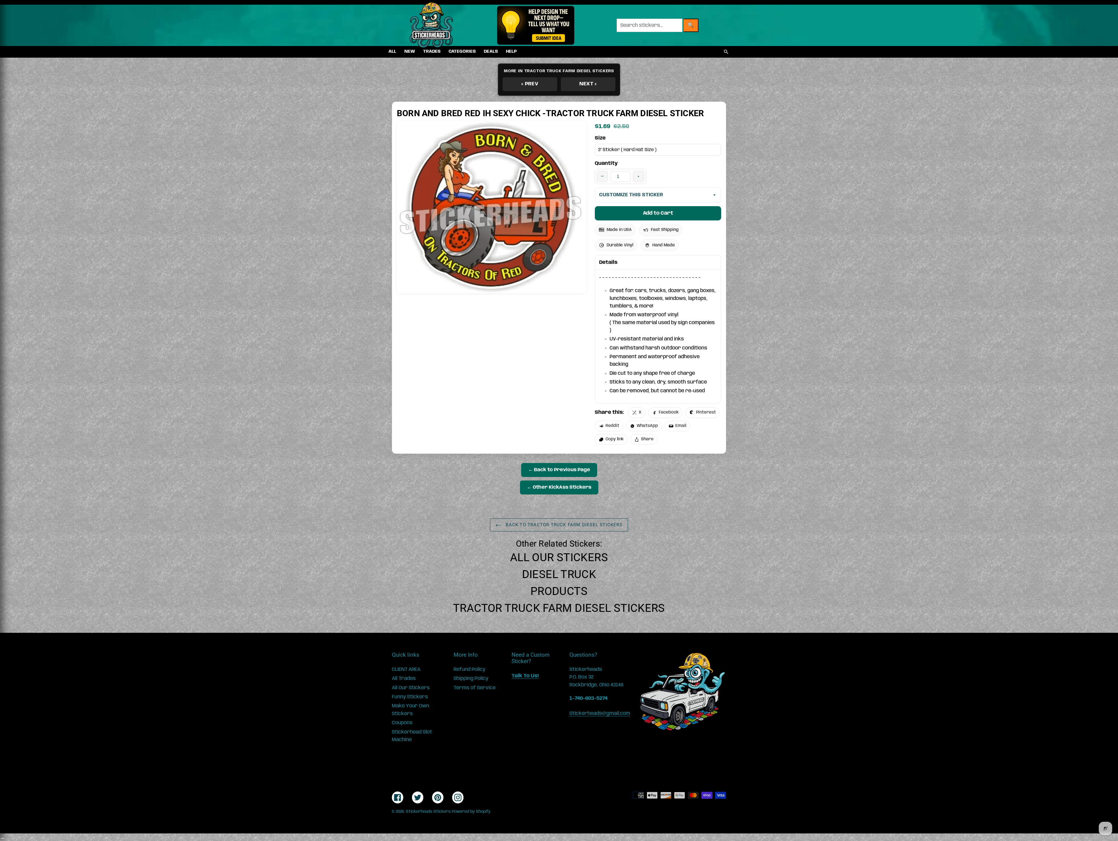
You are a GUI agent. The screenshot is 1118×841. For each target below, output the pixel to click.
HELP (511, 51)
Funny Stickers (410, 696)
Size (600, 138)
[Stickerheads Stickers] (431, 25)
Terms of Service (475, 687)
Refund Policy (469, 669)
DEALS (491, 51)
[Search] (726, 52)
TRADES (432, 51)
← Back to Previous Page (559, 469)
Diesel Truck (559, 574)
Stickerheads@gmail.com (599, 713)
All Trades (404, 678)
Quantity (606, 163)
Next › (588, 83)
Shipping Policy (471, 678)
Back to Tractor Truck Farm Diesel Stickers (563, 524)
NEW (409, 51)
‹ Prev (529, 83)
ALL (392, 51)
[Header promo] (535, 25)
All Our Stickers (559, 557)
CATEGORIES (462, 51)
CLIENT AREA (406, 669)
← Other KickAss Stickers (559, 487)
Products (559, 591)
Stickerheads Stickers (428, 812)
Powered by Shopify (471, 812)
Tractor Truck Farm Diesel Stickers (559, 608)
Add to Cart (658, 213)
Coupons (402, 722)
